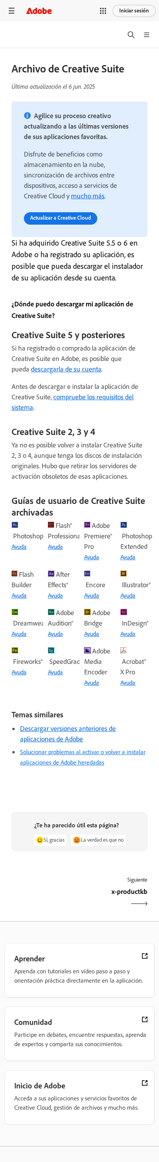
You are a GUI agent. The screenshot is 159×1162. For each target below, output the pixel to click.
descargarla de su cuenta (66, 369)
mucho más (88, 196)
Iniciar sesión (134, 10)
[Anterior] (45, 898)
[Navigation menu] (11, 10)
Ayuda (19, 546)
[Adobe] (39, 10)
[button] (103, 11)
